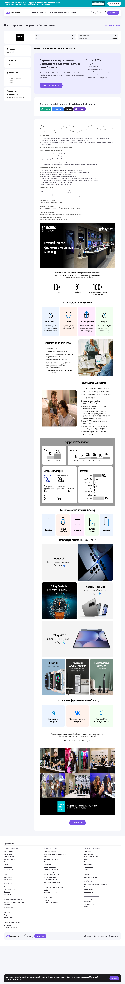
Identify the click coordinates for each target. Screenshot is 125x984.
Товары (11, 80)
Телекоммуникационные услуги (12, 922)
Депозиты (86, 862)
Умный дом (47, 900)
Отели (5, 862)
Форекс (86, 869)
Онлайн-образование (9, 897)
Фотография (7, 892)
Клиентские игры (88, 892)
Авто (5, 920)
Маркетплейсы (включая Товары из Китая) (55, 854)
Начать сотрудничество (51, 85)
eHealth (46, 890)
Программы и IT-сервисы (10, 915)
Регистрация (113, 12)
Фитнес (6, 886)
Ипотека (86, 859)
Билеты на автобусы (9, 856)
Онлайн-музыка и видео (10, 927)
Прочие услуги (7, 894)
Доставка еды (7, 925)
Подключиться (77, 822)
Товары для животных (50, 851)
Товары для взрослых (50, 867)
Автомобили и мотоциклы (51, 892)
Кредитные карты (88, 854)
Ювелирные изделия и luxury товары (53, 887)
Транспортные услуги (9, 889)
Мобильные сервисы (89, 899)
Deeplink (11, 82)
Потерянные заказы (15, 78)
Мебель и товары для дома (51, 879)
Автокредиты (87, 851)
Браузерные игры (88, 889)
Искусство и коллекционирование (13, 899)
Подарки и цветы (48, 897)
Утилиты (86, 906)
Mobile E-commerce (89, 904)
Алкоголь (46, 884)
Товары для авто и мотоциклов (52, 869)
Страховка (86, 874)
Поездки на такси (8, 851)
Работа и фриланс (8, 904)
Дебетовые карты (88, 867)
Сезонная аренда (8, 877)
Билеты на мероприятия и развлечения (14, 902)
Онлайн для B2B (8, 907)
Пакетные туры (8, 854)
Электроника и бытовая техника (52, 882)
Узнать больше (114, 3)
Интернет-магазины (50, 848)
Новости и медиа (8, 917)
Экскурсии (6, 872)
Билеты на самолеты (9, 859)
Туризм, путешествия (11, 848)
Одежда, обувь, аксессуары (15, 97)
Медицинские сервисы (10, 909)
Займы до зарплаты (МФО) (91, 856)
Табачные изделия (49, 862)
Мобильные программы (91, 896)
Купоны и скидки (14, 76)
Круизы (6, 874)
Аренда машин (8, 879)
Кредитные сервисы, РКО (90, 877)
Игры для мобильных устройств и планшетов (95, 884)
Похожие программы (112, 25)
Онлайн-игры (88, 881)
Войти (101, 12)
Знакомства (7, 912)
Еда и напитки (47, 864)
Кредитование (87, 872)
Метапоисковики (8, 869)
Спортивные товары (49, 895)
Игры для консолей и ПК (90, 886)
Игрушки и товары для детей (51, 874)
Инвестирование (88, 864)
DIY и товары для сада (50, 877)
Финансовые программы (92, 848)
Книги (45, 856)
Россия (9, 64)
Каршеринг (7, 864)
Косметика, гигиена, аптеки (51, 859)
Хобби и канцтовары (49, 872)
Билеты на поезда (8, 867)
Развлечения (87, 901)
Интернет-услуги (9, 883)
